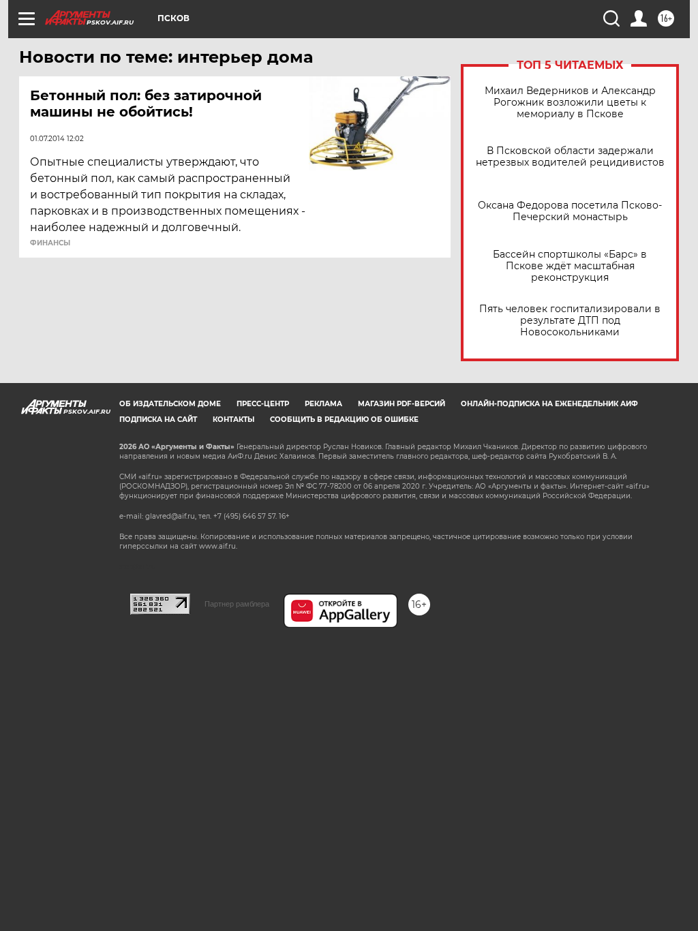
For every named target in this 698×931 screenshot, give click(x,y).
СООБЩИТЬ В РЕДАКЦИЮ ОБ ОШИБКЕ (344, 419)
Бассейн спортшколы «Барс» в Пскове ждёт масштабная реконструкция (570, 266)
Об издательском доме (170, 403)
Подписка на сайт (158, 419)
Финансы (50, 243)
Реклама (323, 403)
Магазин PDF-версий (401, 403)
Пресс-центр (263, 403)
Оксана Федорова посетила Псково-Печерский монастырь (570, 211)
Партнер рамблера (236, 604)
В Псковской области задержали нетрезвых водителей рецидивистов (570, 156)
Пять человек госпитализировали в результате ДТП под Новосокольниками (570, 320)
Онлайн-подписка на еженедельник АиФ (549, 403)
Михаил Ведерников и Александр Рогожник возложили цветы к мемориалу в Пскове (570, 102)
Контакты (233, 419)
